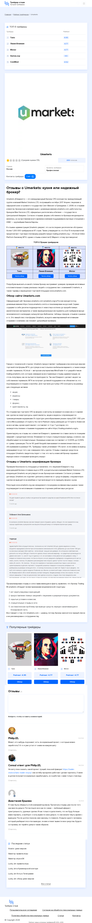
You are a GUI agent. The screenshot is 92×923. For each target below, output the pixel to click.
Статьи (61, 915)
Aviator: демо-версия (17, 848)
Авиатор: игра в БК (16, 858)
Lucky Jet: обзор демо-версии (21, 879)
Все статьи (46, 884)
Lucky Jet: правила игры (18, 863)
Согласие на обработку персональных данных (62, 910)
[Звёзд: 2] (10, 160)
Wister (13, 50)
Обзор (19, 682)
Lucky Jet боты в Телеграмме (21, 873)
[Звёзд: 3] (13, 160)
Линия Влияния (17, 43)
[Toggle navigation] (84, 3)
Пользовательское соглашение (23, 910)
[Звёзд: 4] (16, 160)
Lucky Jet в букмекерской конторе (23, 868)
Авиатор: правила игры (18, 853)
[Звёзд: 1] (7, 160)
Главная (8, 15)
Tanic (12, 37)
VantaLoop (15, 56)
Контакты (76, 915)
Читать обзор (19, 276)
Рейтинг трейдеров (21, 15)
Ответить (12, 750)
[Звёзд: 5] (19, 160)
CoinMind (14, 62)
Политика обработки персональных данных (30, 915)
